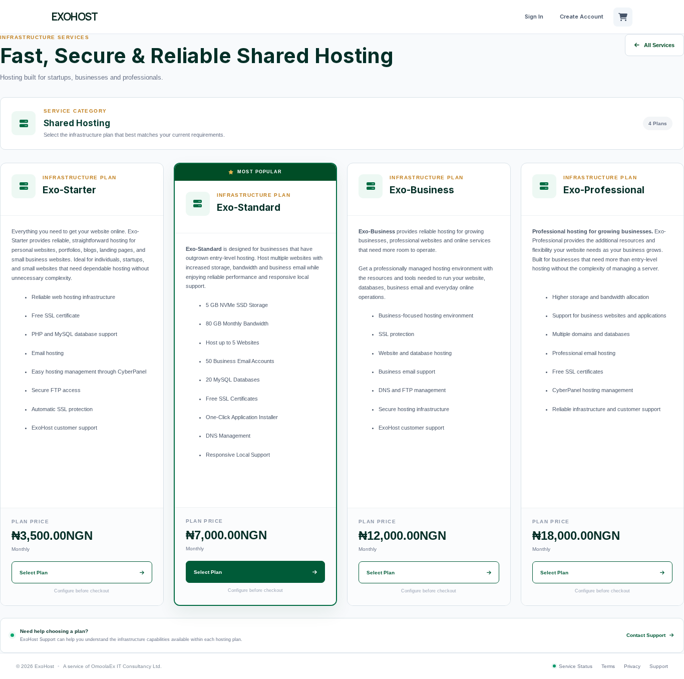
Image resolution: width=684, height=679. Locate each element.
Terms (608, 666)
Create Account (581, 16)
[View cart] (622, 17)
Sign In (534, 16)
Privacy (632, 666)
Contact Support (645, 635)
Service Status (575, 666)
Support (658, 666)
